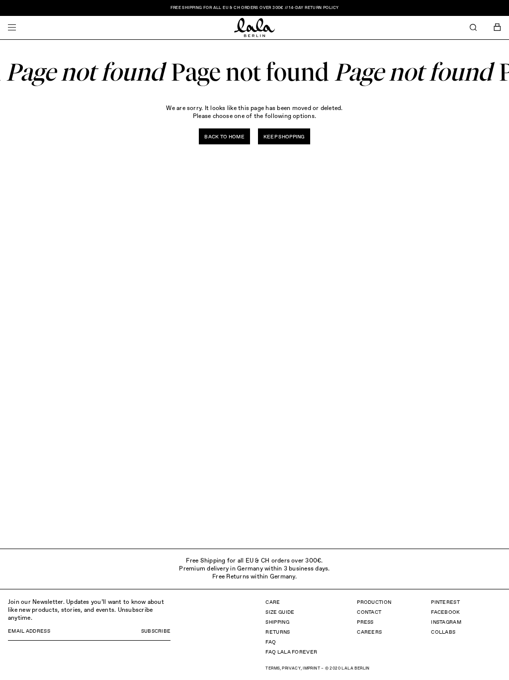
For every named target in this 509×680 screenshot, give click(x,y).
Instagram (446, 622)
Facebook (445, 612)
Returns (277, 632)
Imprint (311, 669)
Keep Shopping (284, 136)
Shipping (277, 622)
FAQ (270, 642)
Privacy (291, 669)
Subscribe (156, 631)
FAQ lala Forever (291, 652)
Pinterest (445, 602)
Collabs (443, 632)
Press (365, 622)
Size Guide (279, 612)
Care (272, 602)
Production (374, 602)
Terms (272, 669)
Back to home (224, 136)
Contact (369, 612)
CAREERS (369, 632)
